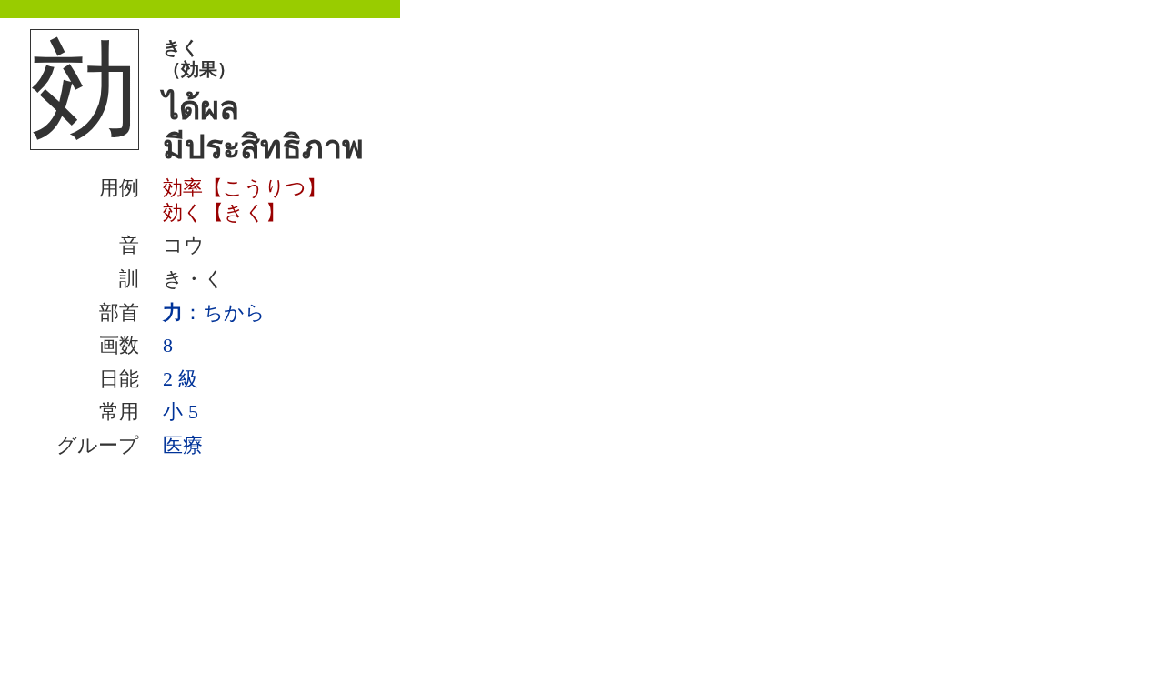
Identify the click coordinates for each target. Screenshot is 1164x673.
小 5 (180, 411)
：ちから (214, 312)
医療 (183, 445)
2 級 (180, 378)
